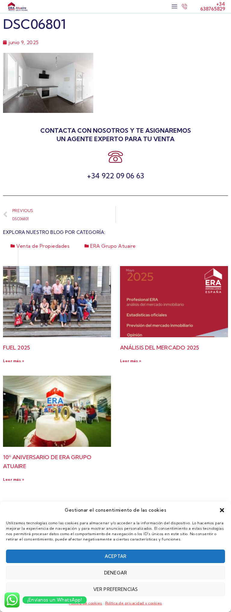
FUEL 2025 (16, 347)
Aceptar (115, 556)
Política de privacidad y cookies (133, 603)
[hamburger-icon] (174, 6)
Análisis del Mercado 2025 (159, 347)
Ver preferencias (115, 589)
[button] (222, 510)
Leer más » (13, 361)
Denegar (115, 573)
